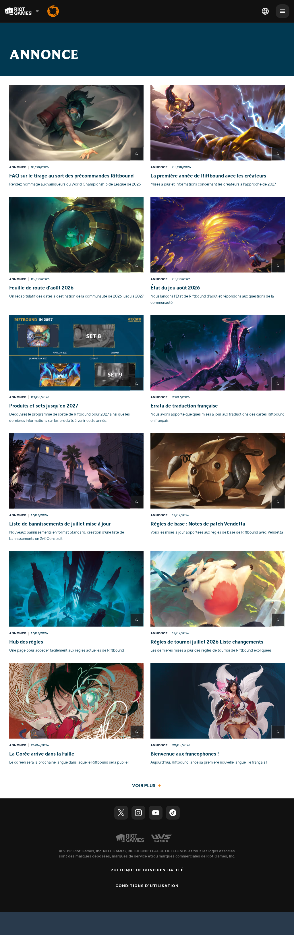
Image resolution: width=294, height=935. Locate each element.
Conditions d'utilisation (147, 885)
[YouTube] (155, 812)
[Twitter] (121, 812)
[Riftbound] (53, 11)
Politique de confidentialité (147, 870)
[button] (76, 136)
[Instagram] (138, 812)
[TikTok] (172, 812)
